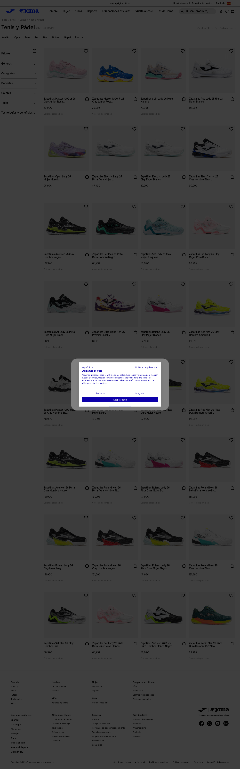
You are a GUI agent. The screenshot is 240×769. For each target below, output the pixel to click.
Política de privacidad (146, 367)
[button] (87, 367)
